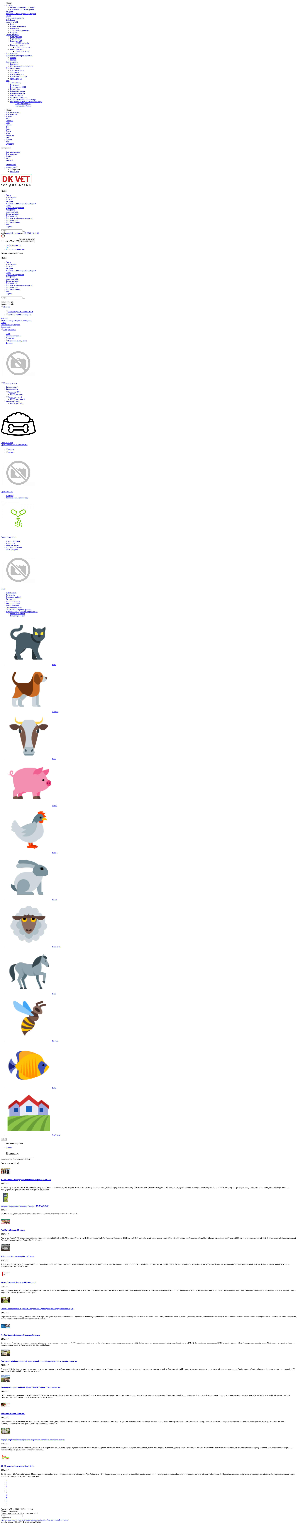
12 (6, 1499)
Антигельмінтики (17, 70)
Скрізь (8, 195)
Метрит (13, 60)
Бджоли (9, 139)
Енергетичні (15, 89)
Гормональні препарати (15, 18)
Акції (8, 119)
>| (6, 1505)
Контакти (9, 121)
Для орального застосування (21, 66)
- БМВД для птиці (22, 51)
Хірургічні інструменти (19, 30)
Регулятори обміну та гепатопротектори (26, 102)
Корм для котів (16, 37)
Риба (7, 142)
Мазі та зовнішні (16, 95)
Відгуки (9, 116)
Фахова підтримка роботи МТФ (23, 7)
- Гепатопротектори (22, 104)
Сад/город (10, 144)
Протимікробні (12, 62)
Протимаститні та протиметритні (19, 56)
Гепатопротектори (17, 614)
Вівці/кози (10, 135)
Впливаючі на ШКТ (18, 87)
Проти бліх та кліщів (18, 77)
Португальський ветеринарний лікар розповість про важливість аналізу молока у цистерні (39, 1361)
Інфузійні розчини (17, 91)
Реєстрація (14, 172)
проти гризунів (16, 79)
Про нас (4, 1520)
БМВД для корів (16, 394)
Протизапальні (11, 53)
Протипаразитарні (13, 68)
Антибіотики (11, 197)
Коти (8, 123)
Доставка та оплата (15, 1520)
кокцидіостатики (17, 74)
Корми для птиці (17, 49)
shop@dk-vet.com (13, 233)
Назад (9, 3)
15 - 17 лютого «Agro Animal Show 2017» (17, 1466)
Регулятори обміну (17, 616)
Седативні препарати (18, 97)
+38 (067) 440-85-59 (31, 233)
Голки (12, 24)
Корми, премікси (12, 35)
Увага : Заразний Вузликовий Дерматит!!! (18, 1282)
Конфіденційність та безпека (35, 1520)
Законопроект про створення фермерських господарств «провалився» (30, 1387)
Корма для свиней (17, 45)
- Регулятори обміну (23, 106)
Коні (7, 137)
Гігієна (8, 16)
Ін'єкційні (14, 64)
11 (6, 1497)
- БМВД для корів (22, 43)
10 (6, 1495)
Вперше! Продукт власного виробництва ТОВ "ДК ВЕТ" (25, 1206)
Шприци (13, 33)
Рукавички (14, 28)
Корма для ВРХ (16, 41)
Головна (9, 1147)
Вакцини (9, 12)
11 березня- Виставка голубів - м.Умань (17, 1256)
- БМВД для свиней (22, 47)
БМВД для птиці (16, 403)
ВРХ (7, 127)
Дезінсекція (14, 72)
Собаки (9, 125)
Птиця (8, 131)
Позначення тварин (18, 26)
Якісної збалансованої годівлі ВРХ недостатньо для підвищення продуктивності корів (37, 1309)
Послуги (9, 5)
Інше (7, 81)
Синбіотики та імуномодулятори (23, 100)
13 (6, 1501)
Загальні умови (53, 1520)
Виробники (63, 1520)
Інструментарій (12, 22)
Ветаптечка (14, 85)
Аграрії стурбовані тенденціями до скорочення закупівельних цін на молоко (33, 1440)
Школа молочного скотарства (22, 9)
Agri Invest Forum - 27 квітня (13, 1230)
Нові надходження (13, 112)
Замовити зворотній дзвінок (12, 253)
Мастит (13, 58)
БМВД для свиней (17, 399)
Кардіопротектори (17, 93)
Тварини (9, 227)
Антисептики (15, 83)
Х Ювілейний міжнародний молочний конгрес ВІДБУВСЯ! (26, 1180)
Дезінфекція (10, 20)
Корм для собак (16, 39)
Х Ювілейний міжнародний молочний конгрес (20, 1335)
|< (6, 1480)
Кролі (8, 133)
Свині (8, 129)
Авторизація (15, 169)
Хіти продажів (11, 114)
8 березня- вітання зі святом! (13, 1414)
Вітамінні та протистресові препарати (21, 14)
